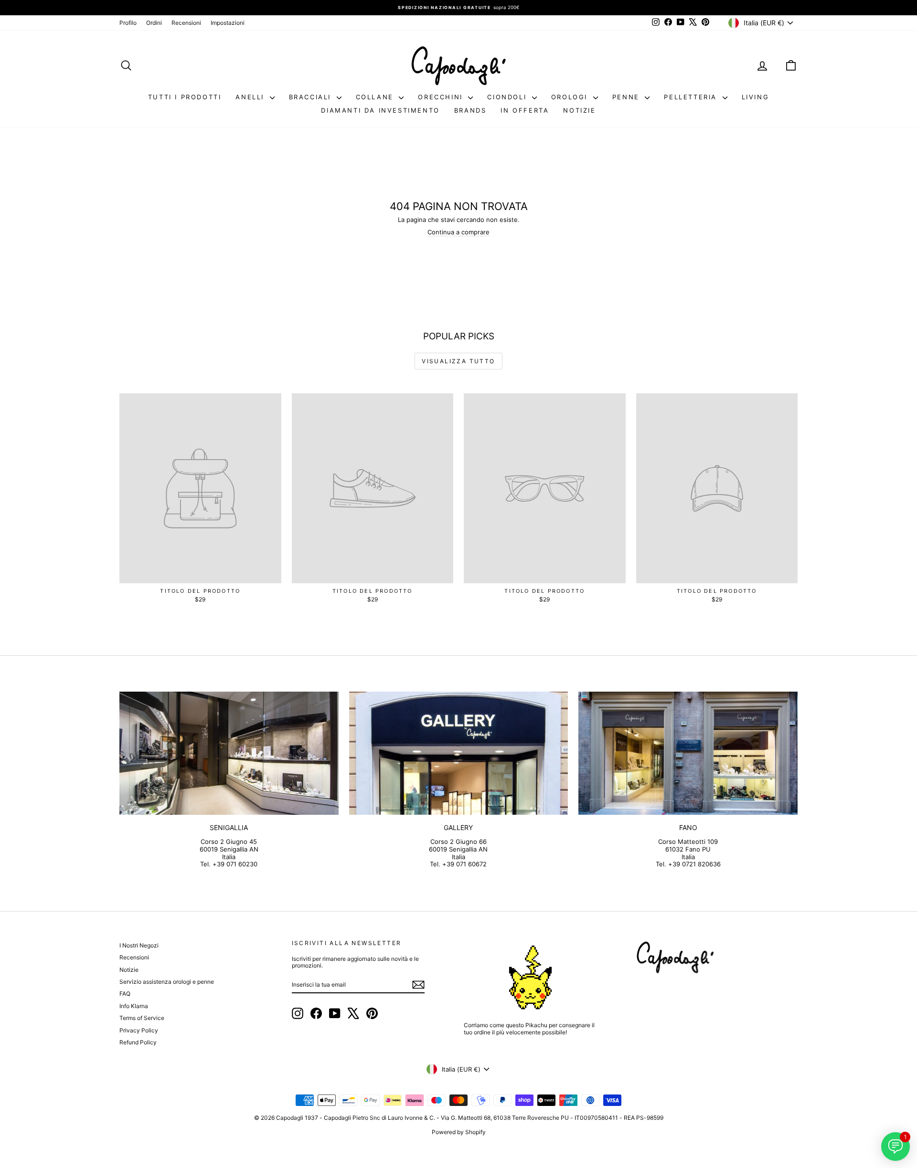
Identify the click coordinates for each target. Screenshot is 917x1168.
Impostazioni (228, 22)
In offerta (525, 110)
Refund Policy (138, 1042)
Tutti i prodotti (185, 97)
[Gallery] (458, 753)
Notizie (579, 110)
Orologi (571, 97)
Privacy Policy (138, 1030)
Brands (470, 110)
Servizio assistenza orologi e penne (166, 981)
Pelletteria (692, 97)
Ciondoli (508, 97)
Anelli (251, 97)
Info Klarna (133, 1006)
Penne (627, 97)
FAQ (124, 993)
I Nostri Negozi (139, 945)
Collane (376, 97)
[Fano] (688, 753)
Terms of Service (141, 1017)
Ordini (154, 22)
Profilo (128, 22)
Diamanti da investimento (380, 110)
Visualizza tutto (458, 361)
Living (755, 97)
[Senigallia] (229, 753)
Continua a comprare (458, 232)
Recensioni (186, 22)
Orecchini (442, 97)
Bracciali (311, 97)
